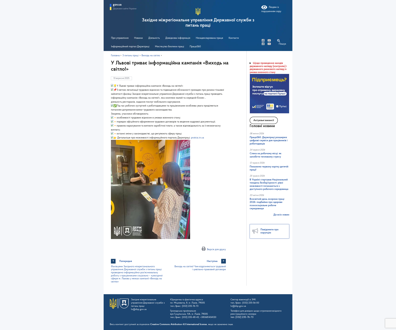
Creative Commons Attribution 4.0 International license (178, 324)
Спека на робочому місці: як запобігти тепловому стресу (265, 155)
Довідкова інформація (177, 38)
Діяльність (154, 38)
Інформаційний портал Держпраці (130, 46)
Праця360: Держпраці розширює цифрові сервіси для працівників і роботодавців (269, 140)
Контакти (234, 38)
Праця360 (195, 46)
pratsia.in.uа (197, 137)
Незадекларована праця (209, 38)
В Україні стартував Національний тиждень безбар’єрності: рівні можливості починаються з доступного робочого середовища (269, 184)
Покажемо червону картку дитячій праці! (269, 168)
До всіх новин (281, 214)
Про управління (120, 38)
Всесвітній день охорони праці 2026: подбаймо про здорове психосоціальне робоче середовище (267, 204)
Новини (138, 38)
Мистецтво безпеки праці (169, 46)
